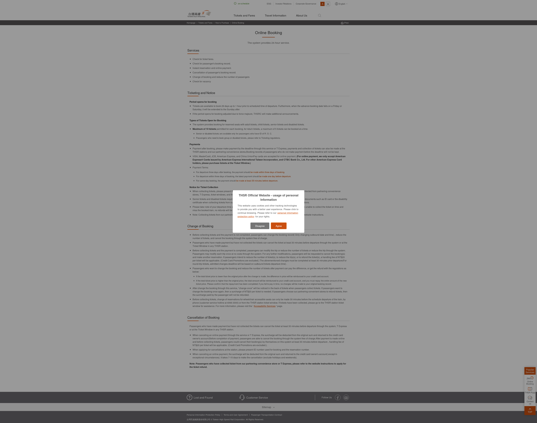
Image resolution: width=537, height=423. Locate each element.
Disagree (260, 226)
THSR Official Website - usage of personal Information (268, 197)
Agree (279, 226)
